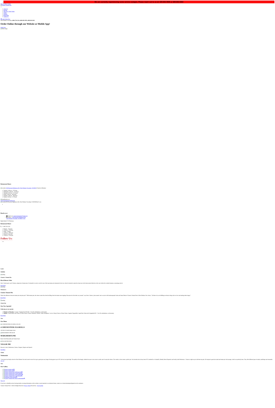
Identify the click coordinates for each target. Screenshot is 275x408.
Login (3, 19)
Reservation (6, 15)
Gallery (5, 12)
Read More (3, 285)
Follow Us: (6, 238)
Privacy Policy (27, 385)
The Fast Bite (40, 385)
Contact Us (6, 16)
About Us (5, 9)
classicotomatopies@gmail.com (8, 200)
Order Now (7, 19)
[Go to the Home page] (6, 5)
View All (3, 380)
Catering (5, 14)
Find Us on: (38, 202)
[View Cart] (1, 19)
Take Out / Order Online (9, 11)
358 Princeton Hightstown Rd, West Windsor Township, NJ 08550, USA (16, 218)
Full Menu (3, 349)
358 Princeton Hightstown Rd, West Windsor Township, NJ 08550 (21, 188)
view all (2, 360)
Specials (5, 10)
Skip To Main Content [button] (6, 4)
